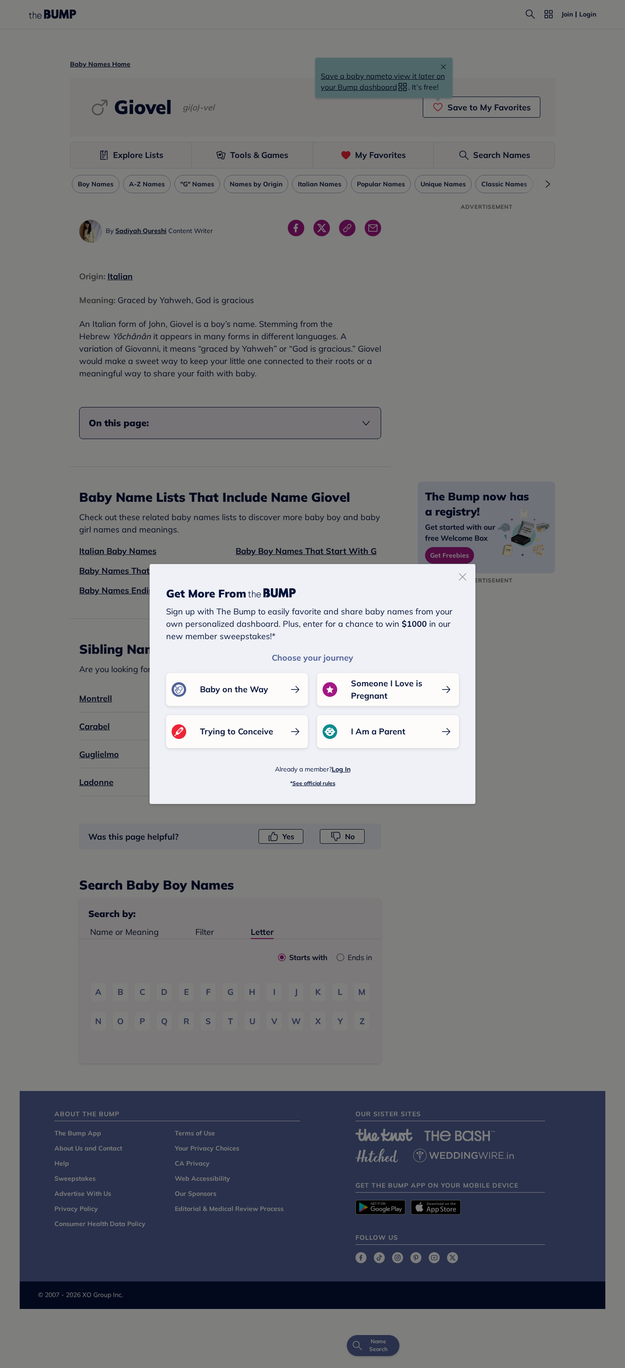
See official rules (313, 783)
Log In (341, 769)
